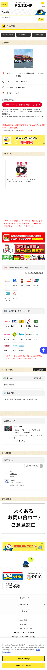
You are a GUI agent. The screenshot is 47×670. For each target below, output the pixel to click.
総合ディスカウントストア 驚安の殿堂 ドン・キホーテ (23, 5)
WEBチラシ (24, 35)
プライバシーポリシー (23, 628)
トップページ (6, 17)
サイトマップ (23, 611)
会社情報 (23, 620)
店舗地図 (40, 370)
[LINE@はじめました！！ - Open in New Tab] (23, 259)
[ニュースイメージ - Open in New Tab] (8, 430)
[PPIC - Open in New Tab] (34, 579)
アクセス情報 (9, 35)
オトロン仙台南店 (16, 482)
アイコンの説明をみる (35, 273)
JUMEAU (13, 474)
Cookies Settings (23, 658)
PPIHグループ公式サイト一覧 (23, 637)
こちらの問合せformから (11, 130)
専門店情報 (40, 35)
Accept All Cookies (23, 665)
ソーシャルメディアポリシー (23, 633)
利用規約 (23, 624)
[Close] (44, 641)
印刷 (42, 19)
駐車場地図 (37, 378)
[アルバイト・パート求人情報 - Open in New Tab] (23, 140)
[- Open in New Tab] (23, 241)
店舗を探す (23, 546)
